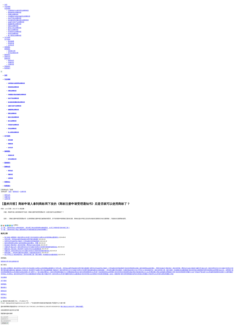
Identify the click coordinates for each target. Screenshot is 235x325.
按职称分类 (11, 51)
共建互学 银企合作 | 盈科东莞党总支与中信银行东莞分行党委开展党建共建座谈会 (30, 247)
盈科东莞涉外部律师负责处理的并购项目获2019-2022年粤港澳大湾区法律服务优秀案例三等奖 (145, 272)
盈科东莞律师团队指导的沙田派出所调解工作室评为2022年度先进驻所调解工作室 (147, 274)
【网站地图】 (79, 306)
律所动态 (11, 60)
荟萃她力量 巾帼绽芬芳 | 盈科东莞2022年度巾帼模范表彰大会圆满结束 (59, 274)
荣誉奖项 (11, 43)
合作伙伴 (11, 45)
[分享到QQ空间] (1, 225)
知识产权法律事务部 (14, 18)
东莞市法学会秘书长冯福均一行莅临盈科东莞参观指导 (22, 241)
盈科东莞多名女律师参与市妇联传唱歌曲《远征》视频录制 (101, 274)
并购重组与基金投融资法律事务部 (19, 16)
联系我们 (7, 68)
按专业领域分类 (13, 53)
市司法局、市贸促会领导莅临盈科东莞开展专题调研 (21, 239)
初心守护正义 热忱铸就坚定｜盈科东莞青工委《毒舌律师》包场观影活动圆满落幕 (31, 254)
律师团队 (7, 47)
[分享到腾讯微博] (6, 225)
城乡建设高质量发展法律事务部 (18, 20)
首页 (5, 4)
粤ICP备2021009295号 (67, 306)
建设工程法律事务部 (14, 28)
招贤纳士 (7, 66)
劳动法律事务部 (13, 33)
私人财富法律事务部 (14, 35)
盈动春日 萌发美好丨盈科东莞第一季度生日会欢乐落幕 (22, 245)
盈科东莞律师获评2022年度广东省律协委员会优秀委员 (97, 272)
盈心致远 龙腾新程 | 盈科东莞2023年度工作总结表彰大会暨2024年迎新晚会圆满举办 (31, 237)
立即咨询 (4, 323)
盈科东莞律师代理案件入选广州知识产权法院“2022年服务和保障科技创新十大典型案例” (204, 272)
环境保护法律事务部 (14, 31)
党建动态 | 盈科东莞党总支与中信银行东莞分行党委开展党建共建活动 (26, 251)
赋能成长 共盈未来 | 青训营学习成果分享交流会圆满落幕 (22, 249)
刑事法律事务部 (13, 14)
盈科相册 (11, 41)
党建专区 (11, 62)
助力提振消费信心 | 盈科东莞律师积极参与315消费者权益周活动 (58, 272)
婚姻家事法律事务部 (14, 24)
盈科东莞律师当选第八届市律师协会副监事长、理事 (21, 243)
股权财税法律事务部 (14, 12)
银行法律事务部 (13, 30)
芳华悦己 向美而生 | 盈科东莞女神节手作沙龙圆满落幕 (18, 274)
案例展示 (7, 55)
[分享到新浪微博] (3, 225)
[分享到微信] (10, 225)
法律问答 (11, 64)
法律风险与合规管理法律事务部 (18, 10)
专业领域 (7, 6)
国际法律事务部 (13, 26)
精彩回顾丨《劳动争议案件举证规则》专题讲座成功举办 (22, 252)
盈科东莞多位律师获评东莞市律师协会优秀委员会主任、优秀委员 (210, 270)
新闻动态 (7, 56)
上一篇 (35, 227)
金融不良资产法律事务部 (16, 22)
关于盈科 (7, 37)
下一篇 (24, 229)
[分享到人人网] (8, 225)
